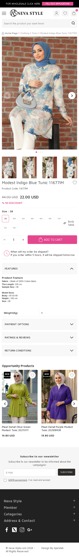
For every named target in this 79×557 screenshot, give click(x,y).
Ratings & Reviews (17, 337)
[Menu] (4, 13)
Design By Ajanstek (52, 548)
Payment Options (17, 324)
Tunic (35, 33)
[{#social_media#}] (7, 530)
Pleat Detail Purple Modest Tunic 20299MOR (57, 428)
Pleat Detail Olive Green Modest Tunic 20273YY (16, 428)
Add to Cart (53, 239)
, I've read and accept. (29, 479)
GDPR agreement (17, 479)
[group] (39, 93)
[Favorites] (65, 13)
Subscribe (66, 472)
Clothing (24, 33)
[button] (36, 152)
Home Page (11, 33)
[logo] (26, 13)
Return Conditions (18, 350)
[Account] (56, 13)
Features (11, 268)
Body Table (71, 223)
